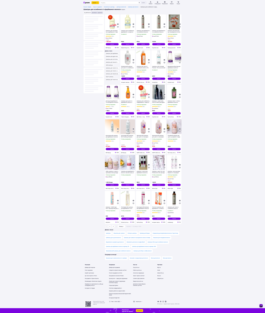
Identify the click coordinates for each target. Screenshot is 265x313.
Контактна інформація (138, 273)
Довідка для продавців (114, 267)
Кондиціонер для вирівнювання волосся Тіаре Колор (165, 233)
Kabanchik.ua (160, 273)
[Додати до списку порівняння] (118, 24)
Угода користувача (113, 285)
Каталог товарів (87, 7)
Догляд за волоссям (121, 7)
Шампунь (108, 233)
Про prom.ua (136, 267)
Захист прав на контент (139, 275)
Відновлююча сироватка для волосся (115, 242)
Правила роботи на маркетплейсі (117, 291)
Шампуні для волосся (133, 7)
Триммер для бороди (145, 233)
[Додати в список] (118, 27)
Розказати (139, 310)
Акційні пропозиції (89, 273)
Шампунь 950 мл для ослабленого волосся (158, 242)
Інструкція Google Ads (114, 297)
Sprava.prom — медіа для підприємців (118, 278)
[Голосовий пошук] (139, 2)
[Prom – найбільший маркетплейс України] (87, 3)
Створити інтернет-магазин (115, 270)
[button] (112, 44)
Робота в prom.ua (137, 270)
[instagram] (163, 301)
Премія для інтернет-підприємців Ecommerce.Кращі (117, 282)
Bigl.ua (159, 267)
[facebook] (160, 301)
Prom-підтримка (89, 270)
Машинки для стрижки (119, 233)
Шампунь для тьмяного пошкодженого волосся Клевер (137, 237)
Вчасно (159, 275)
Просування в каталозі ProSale (116, 275)
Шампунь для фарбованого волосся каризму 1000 (144, 246)
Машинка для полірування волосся (161, 237)
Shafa (158, 270)
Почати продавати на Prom (115, 273)
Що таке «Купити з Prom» (91, 275)
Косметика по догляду (109, 7)
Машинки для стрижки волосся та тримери (116, 258)
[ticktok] (165, 301)
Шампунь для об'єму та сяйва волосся (143, 250)
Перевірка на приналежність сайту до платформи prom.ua (94, 284)
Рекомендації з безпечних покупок (93, 281)
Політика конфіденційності (115, 288)
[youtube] (158, 301)
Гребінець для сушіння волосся (113, 237)
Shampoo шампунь (132, 233)
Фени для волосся (167, 258)
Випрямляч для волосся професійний (136, 242)
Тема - (114, 301)
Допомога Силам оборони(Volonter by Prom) (139, 284)
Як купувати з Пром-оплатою (92, 278)
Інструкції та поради (90, 288)
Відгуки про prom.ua (138, 281)
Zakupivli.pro (160, 278)
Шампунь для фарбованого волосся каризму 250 (117, 246)
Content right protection (138, 278)
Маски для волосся (155, 258)
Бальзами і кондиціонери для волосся (139, 258)
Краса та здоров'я (97, 7)
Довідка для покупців (90, 267)
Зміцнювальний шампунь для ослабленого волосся (118, 250)
